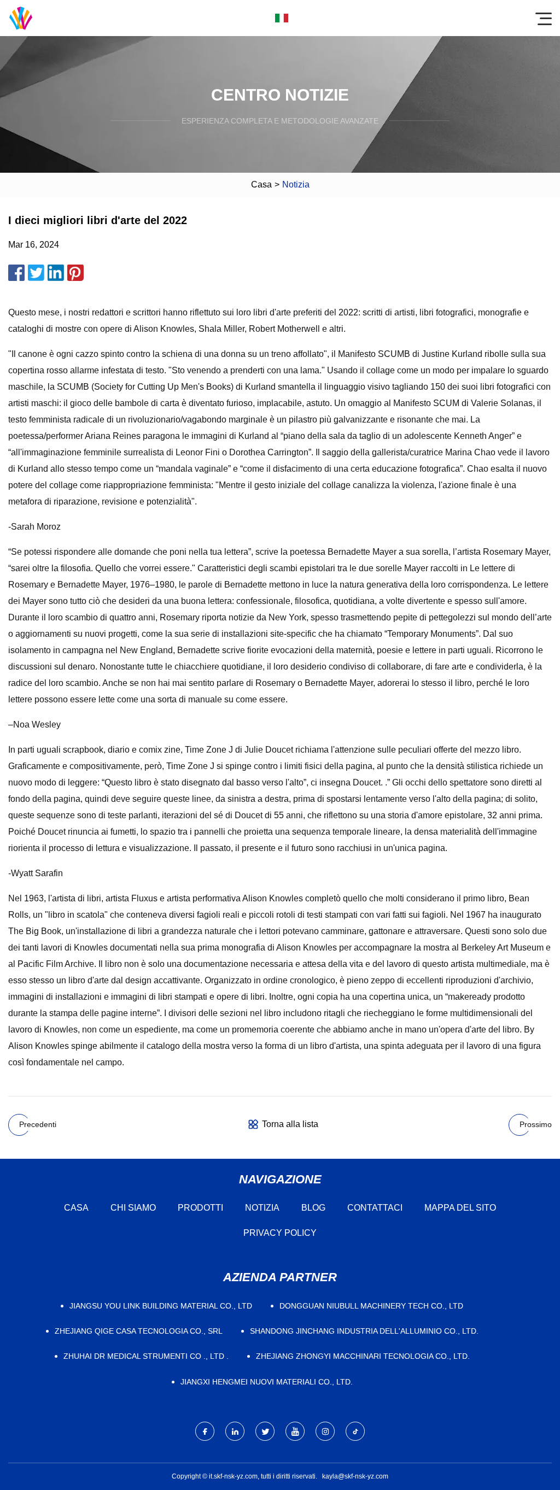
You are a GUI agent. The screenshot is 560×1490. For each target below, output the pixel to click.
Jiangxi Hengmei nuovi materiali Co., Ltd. (266, 1381)
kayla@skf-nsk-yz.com (355, 1476)
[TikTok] (355, 1431)
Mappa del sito (460, 1207)
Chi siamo (133, 1207)
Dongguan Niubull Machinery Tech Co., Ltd (371, 1305)
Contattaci (374, 1207)
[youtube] (295, 1431)
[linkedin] (234, 1431)
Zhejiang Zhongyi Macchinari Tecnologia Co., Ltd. (363, 1356)
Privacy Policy (280, 1232)
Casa (261, 184)
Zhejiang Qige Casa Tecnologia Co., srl (139, 1331)
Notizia (262, 1207)
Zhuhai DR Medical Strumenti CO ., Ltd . (146, 1356)
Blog (313, 1207)
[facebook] (204, 1431)
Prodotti (200, 1207)
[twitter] (265, 1431)
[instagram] (325, 1431)
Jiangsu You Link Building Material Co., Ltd (160, 1305)
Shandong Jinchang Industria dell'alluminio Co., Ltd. (364, 1331)
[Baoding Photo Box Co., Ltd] (20, 18)
